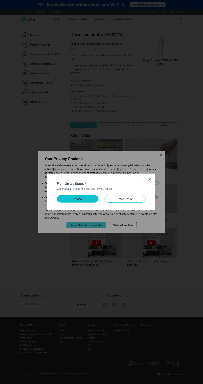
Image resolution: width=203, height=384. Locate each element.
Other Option (124, 199)
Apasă (78, 199)
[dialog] (101, 192)
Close (149, 179)
